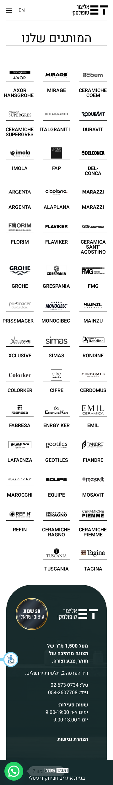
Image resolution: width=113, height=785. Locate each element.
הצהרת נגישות (72, 739)
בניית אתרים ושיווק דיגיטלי (57, 778)
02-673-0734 (64, 685)
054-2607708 (63, 692)
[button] (9, 659)
